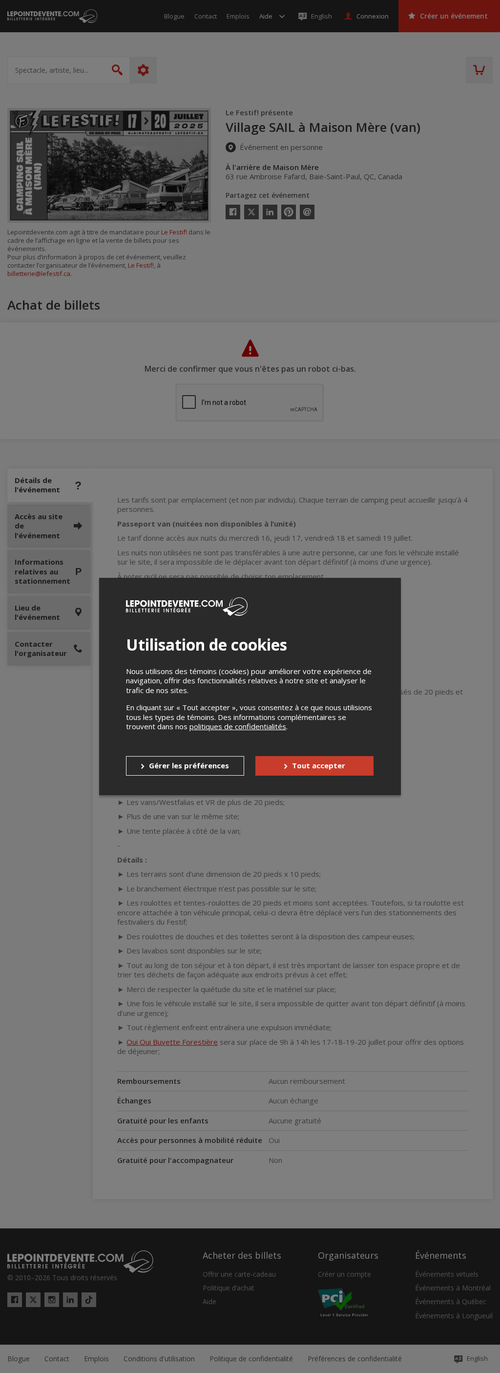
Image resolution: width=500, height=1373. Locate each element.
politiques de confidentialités (237, 726)
